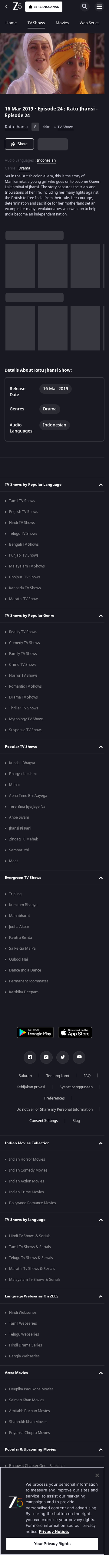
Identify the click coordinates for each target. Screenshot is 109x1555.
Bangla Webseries (24, 1359)
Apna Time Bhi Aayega (28, 798)
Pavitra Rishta (20, 940)
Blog (74, 1123)
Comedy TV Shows (24, 645)
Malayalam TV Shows (27, 569)
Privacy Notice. (54, 1531)
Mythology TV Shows (26, 722)
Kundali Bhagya (22, 765)
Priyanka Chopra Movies (29, 1435)
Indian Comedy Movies (28, 1173)
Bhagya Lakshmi (23, 776)
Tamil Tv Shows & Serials (30, 1249)
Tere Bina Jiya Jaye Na (27, 809)
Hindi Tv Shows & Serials (30, 1238)
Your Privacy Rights (52, 1543)
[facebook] (27, 1060)
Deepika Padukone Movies (31, 1392)
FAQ (84, 1078)
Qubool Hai (18, 962)
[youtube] (77, 1060)
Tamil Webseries (23, 1326)
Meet (13, 863)
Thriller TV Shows (23, 711)
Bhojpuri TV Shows (24, 580)
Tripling (15, 896)
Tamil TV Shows (22, 503)
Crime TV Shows (22, 667)
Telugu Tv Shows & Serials (31, 1260)
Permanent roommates (28, 984)
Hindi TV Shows (22, 525)
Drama (24, 165)
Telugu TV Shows (23, 536)
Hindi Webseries (23, 1315)
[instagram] (44, 1060)
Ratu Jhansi (16, 124)
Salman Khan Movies (26, 1402)
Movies (62, 23)
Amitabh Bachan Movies (29, 1413)
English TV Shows (23, 514)
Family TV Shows (23, 656)
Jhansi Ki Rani (20, 831)
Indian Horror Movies (27, 1162)
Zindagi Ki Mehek (23, 842)
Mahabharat (19, 918)
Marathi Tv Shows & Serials (32, 1271)
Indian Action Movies (26, 1184)
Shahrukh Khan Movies (28, 1424)
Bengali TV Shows (24, 547)
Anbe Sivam (19, 820)
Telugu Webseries (24, 1337)
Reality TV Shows (23, 634)
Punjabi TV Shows (23, 558)
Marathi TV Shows (24, 601)
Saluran (22, 1078)
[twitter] (60, 1060)
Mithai (14, 787)
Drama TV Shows (23, 700)
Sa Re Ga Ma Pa (22, 951)
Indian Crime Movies (26, 1195)
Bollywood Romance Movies (32, 1205)
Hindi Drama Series (25, 1348)
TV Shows (36, 23)
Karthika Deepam (23, 995)
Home (11, 23)
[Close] (97, 1475)
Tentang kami (55, 1078)
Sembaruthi (19, 853)
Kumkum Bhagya (23, 907)
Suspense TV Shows (25, 732)
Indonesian (46, 157)
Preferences (52, 1101)
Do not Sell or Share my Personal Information (52, 1112)
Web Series (89, 23)
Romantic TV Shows (25, 689)
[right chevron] (11, 269)
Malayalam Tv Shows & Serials (35, 1282)
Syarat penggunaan (73, 1090)
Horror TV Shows (23, 678)
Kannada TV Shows (25, 590)
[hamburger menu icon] (99, 7)
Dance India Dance (25, 973)
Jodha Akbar (19, 929)
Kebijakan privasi (28, 1090)
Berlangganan (46, 7)
